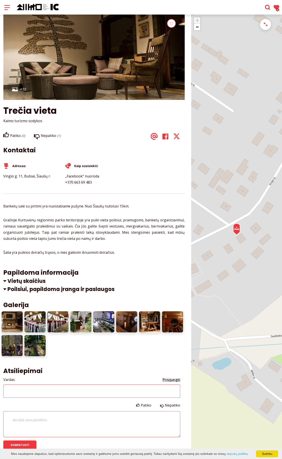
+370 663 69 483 (78, 182)
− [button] (197, 27)
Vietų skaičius (26, 281)
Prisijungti (171, 379)
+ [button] (197, 20)
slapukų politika (237, 453)
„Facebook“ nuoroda (82, 176)
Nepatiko (172, 405)
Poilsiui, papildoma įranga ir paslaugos (61, 289)
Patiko (146, 405)
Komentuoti (20, 445)
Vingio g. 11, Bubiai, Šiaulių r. (27, 176)
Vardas (9, 379)
